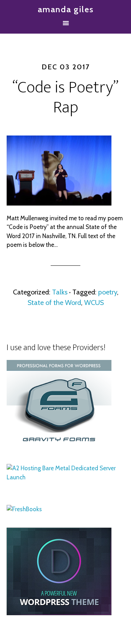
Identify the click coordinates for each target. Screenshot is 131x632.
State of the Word (54, 302)
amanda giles (66, 9)
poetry (107, 292)
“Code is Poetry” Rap (65, 98)
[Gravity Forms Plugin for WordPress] (59, 445)
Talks (59, 292)
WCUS (94, 302)
